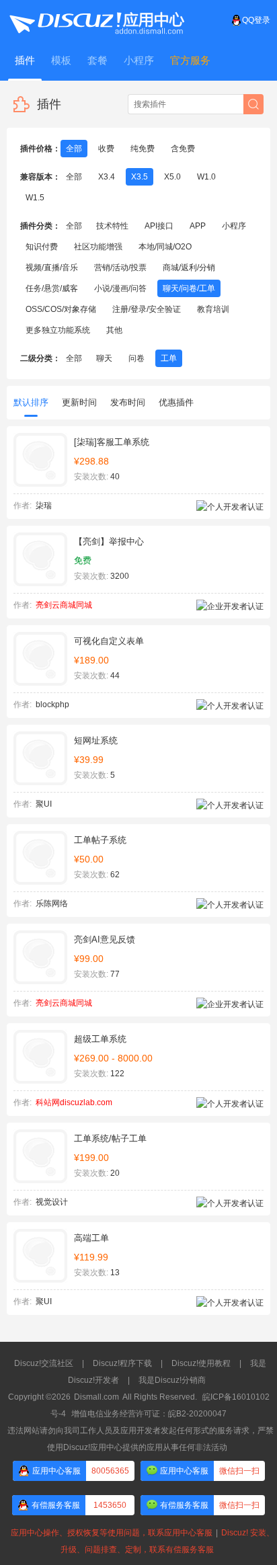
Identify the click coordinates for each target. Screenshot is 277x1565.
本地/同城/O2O (165, 246)
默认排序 (30, 402)
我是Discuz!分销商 (172, 1380)
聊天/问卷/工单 (189, 288)
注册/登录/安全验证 (146, 309)
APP (198, 226)
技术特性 (112, 226)
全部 (74, 148)
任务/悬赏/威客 (52, 288)
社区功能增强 (98, 246)
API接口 (159, 226)
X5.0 (172, 177)
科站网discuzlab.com (74, 1102)
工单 (169, 358)
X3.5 (139, 177)
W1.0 (206, 177)
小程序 (234, 226)
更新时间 (79, 402)
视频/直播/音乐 (52, 267)
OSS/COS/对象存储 (61, 309)
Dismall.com (96, 1397)
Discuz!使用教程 (201, 1363)
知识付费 (42, 246)
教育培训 (213, 309)
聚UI (44, 804)
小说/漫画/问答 (120, 288)
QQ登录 (256, 20)
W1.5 (35, 197)
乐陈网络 (52, 903)
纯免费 (142, 148)
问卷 (136, 358)
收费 (106, 148)
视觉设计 (52, 1202)
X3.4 (106, 177)
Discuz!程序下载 (122, 1363)
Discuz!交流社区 (43, 1363)
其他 (114, 330)
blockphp (52, 704)
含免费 (183, 148)
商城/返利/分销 (189, 267)
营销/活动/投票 (120, 267)
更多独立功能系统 (58, 330)
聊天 (104, 358)
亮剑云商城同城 (64, 605)
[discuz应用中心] (96, 20)
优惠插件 (176, 402)
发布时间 (127, 402)
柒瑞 (44, 505)
